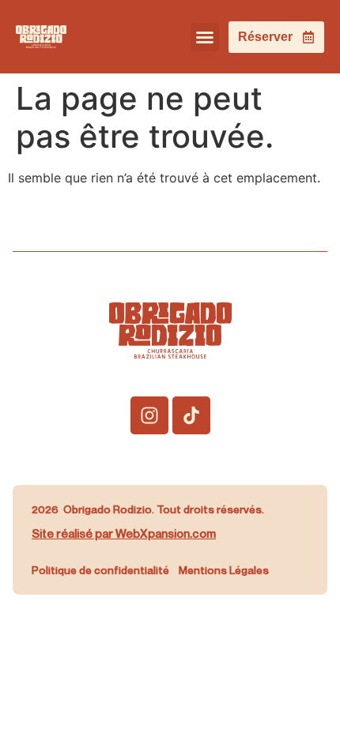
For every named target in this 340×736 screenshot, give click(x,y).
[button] (205, 37)
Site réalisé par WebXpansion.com (124, 533)
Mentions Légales (224, 569)
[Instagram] (149, 415)
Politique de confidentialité (100, 569)
